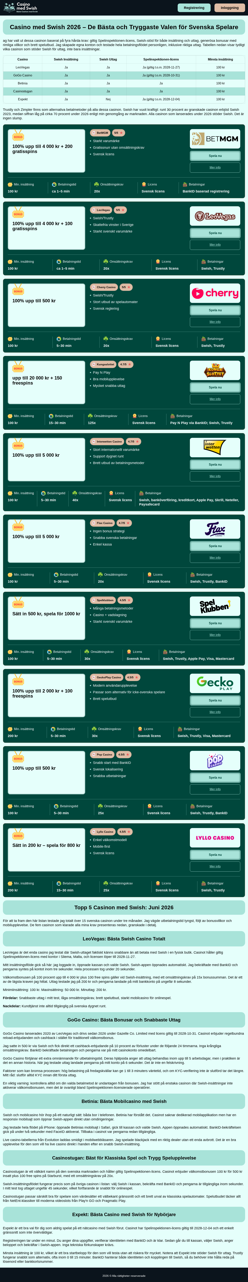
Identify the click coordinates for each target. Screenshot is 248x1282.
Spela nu (215, 155)
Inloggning (230, 8)
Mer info (215, 167)
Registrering (194, 8)
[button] (241, 1087)
